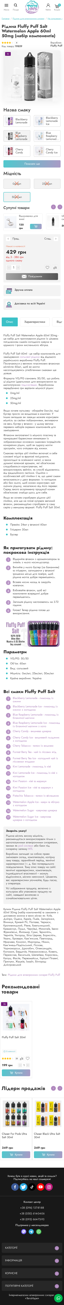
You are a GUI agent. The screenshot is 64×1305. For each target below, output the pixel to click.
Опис (9, 322)
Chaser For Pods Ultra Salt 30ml (14, 1135)
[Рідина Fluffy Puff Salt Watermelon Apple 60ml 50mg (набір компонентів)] (32, 75)
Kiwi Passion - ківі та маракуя (29, 781)
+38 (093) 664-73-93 (32, 1219)
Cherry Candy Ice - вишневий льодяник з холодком (36, 739)
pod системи (25, 846)
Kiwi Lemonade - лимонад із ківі (32, 766)
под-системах (29, 385)
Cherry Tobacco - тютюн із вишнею (33, 746)
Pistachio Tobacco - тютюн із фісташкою (36, 796)
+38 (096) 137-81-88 (32, 1208)
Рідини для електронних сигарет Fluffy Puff (34, 975)
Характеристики (34, 322)
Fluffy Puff (56, 46)
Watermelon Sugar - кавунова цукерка (35, 810)
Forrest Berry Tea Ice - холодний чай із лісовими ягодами (35, 759)
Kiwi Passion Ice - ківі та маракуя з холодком (33, 789)
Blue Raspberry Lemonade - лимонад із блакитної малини (36, 716)
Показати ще (32, 164)
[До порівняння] (21, 1058)
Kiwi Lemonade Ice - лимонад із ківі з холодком (35, 774)
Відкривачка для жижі (28, 217)
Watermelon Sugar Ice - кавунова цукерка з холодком (32, 818)
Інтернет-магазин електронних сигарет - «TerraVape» (32, 1296)
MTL (30, 849)
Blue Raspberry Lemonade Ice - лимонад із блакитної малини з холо (36, 724)
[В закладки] (27, 1058)
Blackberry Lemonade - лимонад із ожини (33, 699)
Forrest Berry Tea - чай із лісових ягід (34, 752)
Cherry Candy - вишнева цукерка (32, 731)
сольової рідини (30, 357)
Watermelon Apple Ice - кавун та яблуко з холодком (36, 803)
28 (17, 1058)
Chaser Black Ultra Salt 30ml (47, 1135)
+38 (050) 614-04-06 (32, 1213)
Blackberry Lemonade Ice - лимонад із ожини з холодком (35, 708)
